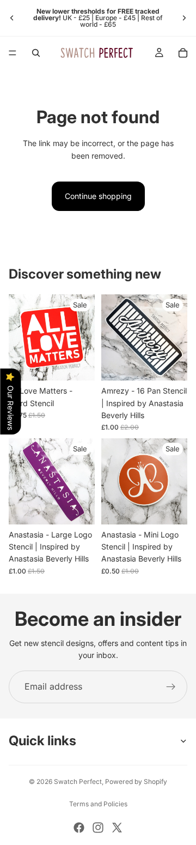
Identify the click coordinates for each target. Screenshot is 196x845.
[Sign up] (171, 686)
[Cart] (183, 53)
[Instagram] (98, 827)
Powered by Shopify (136, 781)
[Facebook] (78, 827)
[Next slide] (184, 18)
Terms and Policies (98, 804)
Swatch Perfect (78, 781)
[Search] (36, 53)
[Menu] (12, 52)
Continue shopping (98, 196)
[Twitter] (117, 827)
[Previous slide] (12, 18)
